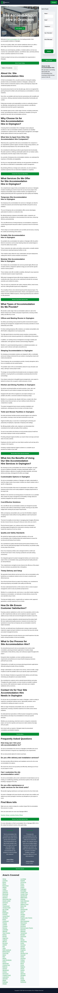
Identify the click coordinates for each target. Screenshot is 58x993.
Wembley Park (24, 953)
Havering (23, 911)
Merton (4, 955)
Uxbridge (23, 980)
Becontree (5, 943)
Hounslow (23, 944)
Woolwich (5, 897)
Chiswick (23, 919)
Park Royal (23, 936)
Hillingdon (23, 975)
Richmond (23, 926)
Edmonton (23, 929)
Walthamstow (24, 897)
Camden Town (24, 892)
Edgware (23, 966)
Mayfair (4, 980)
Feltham (23, 960)
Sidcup (7, 815)
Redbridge (5, 982)
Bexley (17, 815)
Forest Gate (5, 953)
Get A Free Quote (20, 868)
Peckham (5, 914)
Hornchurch (5, 973)
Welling (4, 887)
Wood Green (24, 922)
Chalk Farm (23, 902)
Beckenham (6, 885)
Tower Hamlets (6, 933)
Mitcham (5, 941)
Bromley (5, 936)
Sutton (4, 948)
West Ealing (24, 941)
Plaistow (5, 922)
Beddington (5, 912)
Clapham (5, 939)
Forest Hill (5, 895)
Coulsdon (5, 926)
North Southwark (7, 950)
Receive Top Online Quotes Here (20, 299)
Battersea (5, 966)
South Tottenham (25, 901)
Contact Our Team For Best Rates (20, 173)
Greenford (23, 958)
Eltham (21, 815)
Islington (5, 983)
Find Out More (19, 734)
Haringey (23, 914)
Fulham (22, 885)
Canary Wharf (6, 916)
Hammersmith (24, 909)
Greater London (6, 901)
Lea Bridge (23, 879)
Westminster (6, 963)
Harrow (22, 968)
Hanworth (23, 955)
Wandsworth (6, 970)
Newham (5, 928)
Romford (23, 880)
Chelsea (5, 972)
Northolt (22, 970)
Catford (4, 889)
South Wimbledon (7, 960)
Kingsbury (23, 950)
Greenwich (5, 902)
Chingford (23, 924)
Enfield (22, 943)
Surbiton (23, 916)
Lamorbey (12, 815)
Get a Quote (19, 28)
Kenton (22, 965)
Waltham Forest (24, 904)
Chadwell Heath (7, 975)
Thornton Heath (6, 907)
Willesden (23, 931)
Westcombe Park (7, 899)
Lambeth (5, 924)
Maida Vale (23, 906)
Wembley (23, 948)
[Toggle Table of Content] (14, 68)
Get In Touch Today (20, 63)
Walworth (5, 931)
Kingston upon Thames (26, 917)
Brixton (4, 919)
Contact (54, 2)
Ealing (22, 951)
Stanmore (23, 973)
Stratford (5, 944)
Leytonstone (6, 977)
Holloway (23, 899)
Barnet (22, 963)
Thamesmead (6, 906)
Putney (22, 884)
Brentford (23, 934)
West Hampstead (25, 921)
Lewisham (5, 890)
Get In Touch (49, 60)
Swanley (3, 815)
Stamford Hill (24, 895)
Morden (4, 958)
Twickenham (24, 933)
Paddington (23, 889)
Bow (4, 946)
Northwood (23, 982)
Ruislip (22, 978)
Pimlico (4, 961)
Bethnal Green (6, 951)
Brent (22, 938)
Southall (23, 961)
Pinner (22, 977)
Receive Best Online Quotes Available (20, 453)
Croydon (5, 904)
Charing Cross (6, 965)
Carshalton (5, 929)
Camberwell (6, 921)
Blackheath (5, 894)
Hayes (22, 972)
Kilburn (22, 912)
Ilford (4, 956)
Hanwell (23, 946)
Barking (4, 934)
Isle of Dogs (5, 909)
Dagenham (5, 938)
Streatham (5, 917)
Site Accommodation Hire (13, 39)
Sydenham (5, 892)
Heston (22, 956)
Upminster (5, 978)
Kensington (23, 890)
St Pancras (23, 882)
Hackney (5, 968)
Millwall (4, 911)
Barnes (22, 907)
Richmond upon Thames (27, 928)
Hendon (23, 939)
